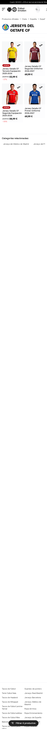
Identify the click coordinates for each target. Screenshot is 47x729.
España (33, 19)
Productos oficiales (10, 19)
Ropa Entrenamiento (33, 713)
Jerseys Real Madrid (33, 693)
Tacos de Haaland (10, 697)
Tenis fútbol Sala (9, 693)
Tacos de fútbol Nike (11, 717)
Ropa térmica (30, 709)
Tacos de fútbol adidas (12, 713)
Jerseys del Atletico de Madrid (16, 144)
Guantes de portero (33, 689)
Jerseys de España (32, 717)
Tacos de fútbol (9, 689)
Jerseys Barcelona (32, 697)
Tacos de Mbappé (10, 702)
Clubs (24, 19)
